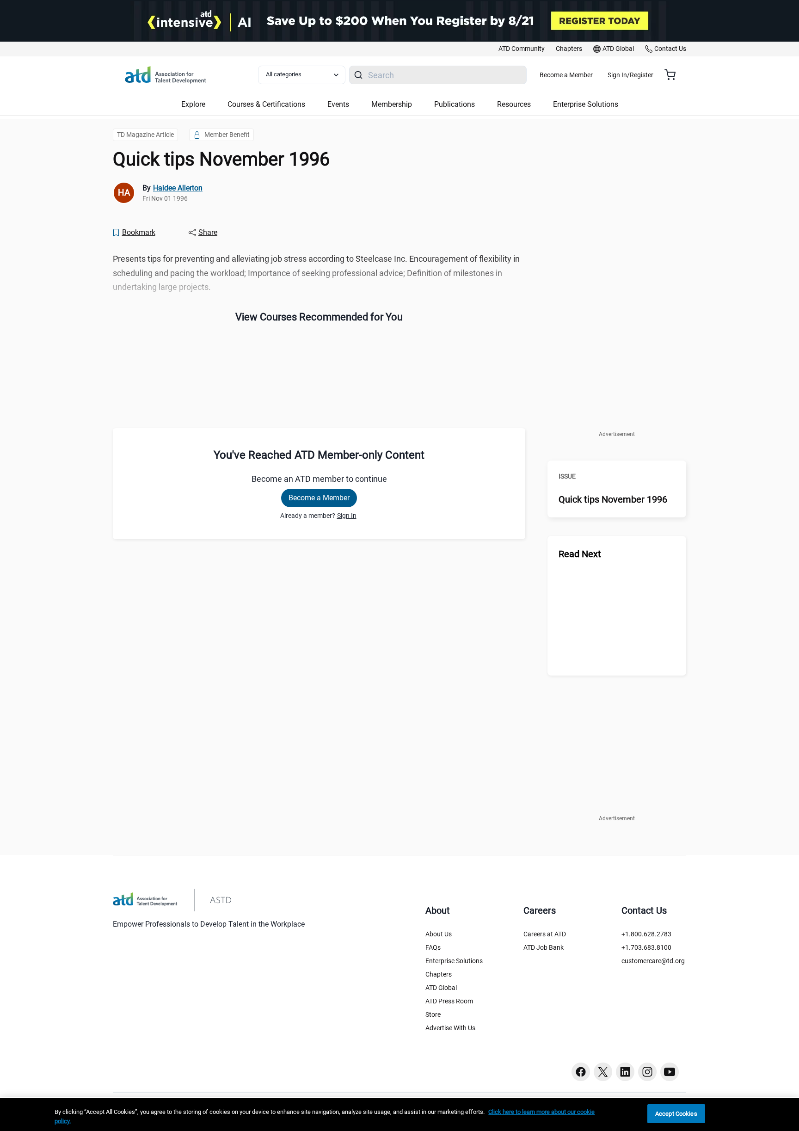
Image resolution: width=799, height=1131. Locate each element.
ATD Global (441, 987)
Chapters (438, 974)
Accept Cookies (676, 1113)
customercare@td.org (653, 961)
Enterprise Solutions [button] (585, 104)
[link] (521, 49)
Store (433, 1014)
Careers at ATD (544, 934)
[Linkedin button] (625, 1072)
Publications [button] (454, 104)
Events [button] (338, 104)
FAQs (433, 947)
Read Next (580, 553)
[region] (399, 1114)
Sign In (346, 515)
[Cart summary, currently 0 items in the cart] (673, 75)
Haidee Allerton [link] (178, 188)
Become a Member (566, 75)
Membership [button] (391, 104)
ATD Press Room (449, 1001)
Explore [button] (193, 104)
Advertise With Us (450, 1028)
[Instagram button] (647, 1072)
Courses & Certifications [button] (266, 104)
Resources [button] (514, 104)
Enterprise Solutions (454, 961)
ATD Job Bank (543, 947)
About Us (438, 934)
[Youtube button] (669, 1072)
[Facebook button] (581, 1072)
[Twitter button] (603, 1072)
